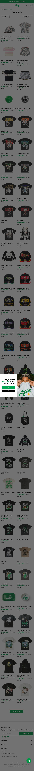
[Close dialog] (33, 374)
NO (8, 390)
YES (8, 387)
